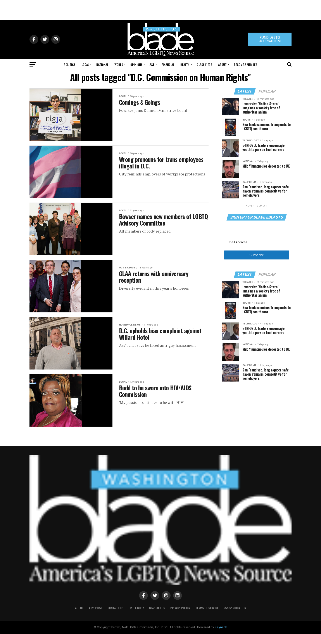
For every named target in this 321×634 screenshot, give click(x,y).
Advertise (95, 608)
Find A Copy (136, 608)
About (222, 64)
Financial (168, 64)
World (118, 64)
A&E (152, 64)
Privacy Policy (180, 608)
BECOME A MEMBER (245, 64)
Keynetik (221, 627)
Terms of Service (206, 608)
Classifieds (204, 64)
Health (185, 64)
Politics (69, 64)
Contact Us (115, 608)
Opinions (136, 64)
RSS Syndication (235, 608)
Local (85, 64)
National (102, 64)
